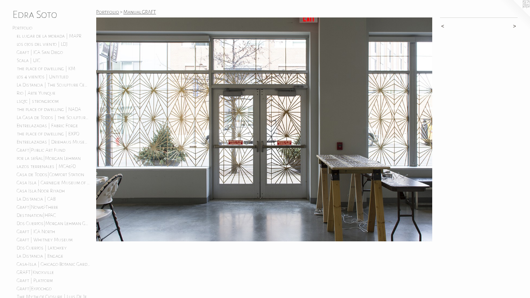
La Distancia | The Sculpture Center (53, 85)
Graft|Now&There (37, 207)
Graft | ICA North (36, 231)
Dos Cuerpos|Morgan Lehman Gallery (53, 223)
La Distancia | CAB (36, 199)
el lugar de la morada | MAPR (49, 36)
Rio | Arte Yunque (36, 93)
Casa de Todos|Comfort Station (50, 174)
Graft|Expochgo (34, 288)
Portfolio (22, 28)
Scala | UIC (28, 60)
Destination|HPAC (36, 215)
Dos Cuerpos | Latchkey (42, 248)
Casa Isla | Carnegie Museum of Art (53, 182)
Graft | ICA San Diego (40, 52)
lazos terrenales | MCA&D (46, 166)
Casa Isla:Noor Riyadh (41, 191)
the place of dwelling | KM (46, 68)
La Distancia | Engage (40, 256)
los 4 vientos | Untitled (42, 77)
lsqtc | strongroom (38, 101)
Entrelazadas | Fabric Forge (47, 125)
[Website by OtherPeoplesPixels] (514, 15)
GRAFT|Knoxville (35, 272)
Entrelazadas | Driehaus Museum (53, 142)
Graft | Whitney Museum (45, 240)
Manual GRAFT (139, 12)
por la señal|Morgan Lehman (49, 158)
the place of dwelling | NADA (49, 109)
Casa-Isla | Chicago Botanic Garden (53, 264)
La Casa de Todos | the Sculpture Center (53, 117)
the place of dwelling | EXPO (48, 134)
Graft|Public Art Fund (41, 150)
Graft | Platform (35, 280)
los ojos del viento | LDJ (42, 44)
